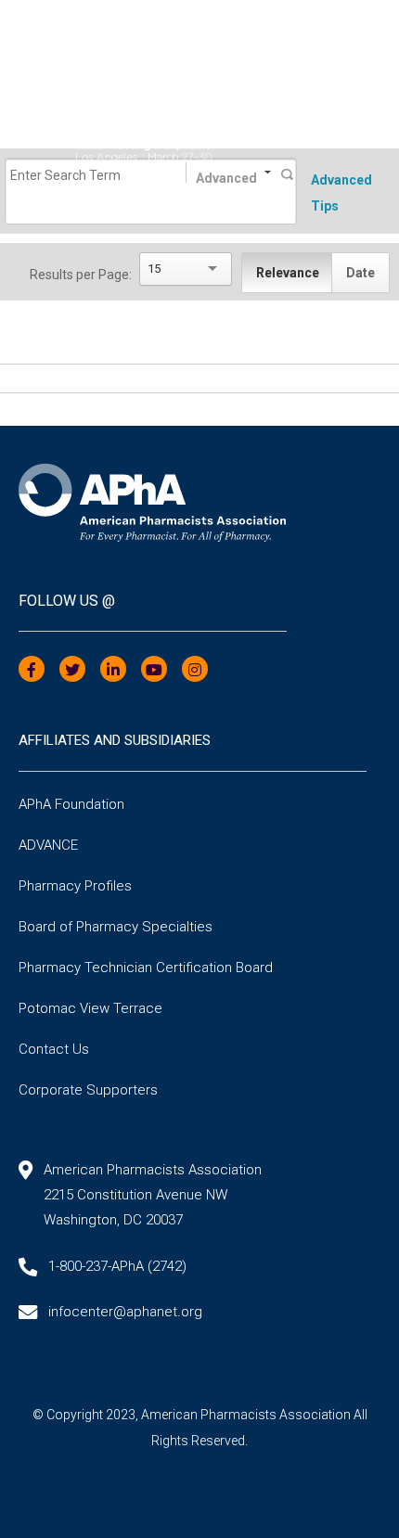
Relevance (287, 272)
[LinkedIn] (113, 670)
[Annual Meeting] (199, 127)
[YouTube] (154, 670)
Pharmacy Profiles (75, 886)
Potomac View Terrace (90, 1008)
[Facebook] (31, 670)
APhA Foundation (71, 804)
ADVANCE (48, 845)
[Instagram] (194, 670)
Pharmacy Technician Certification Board (146, 967)
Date (360, 272)
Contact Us (54, 1049)
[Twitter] (72, 670)
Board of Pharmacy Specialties (115, 926)
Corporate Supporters (88, 1090)
